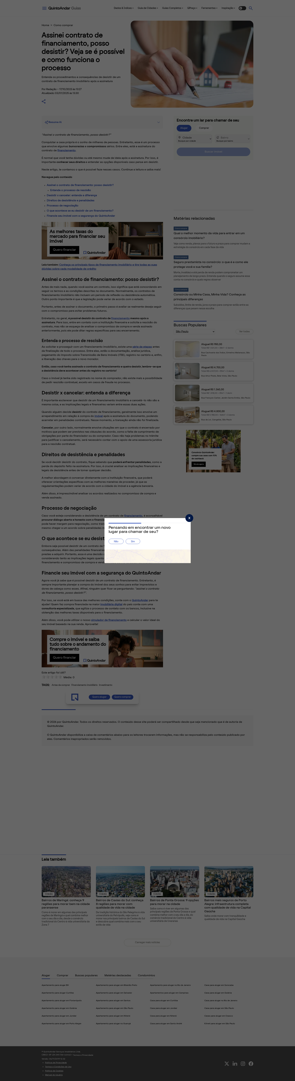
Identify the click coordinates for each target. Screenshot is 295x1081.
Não (116, 542)
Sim (133, 542)
